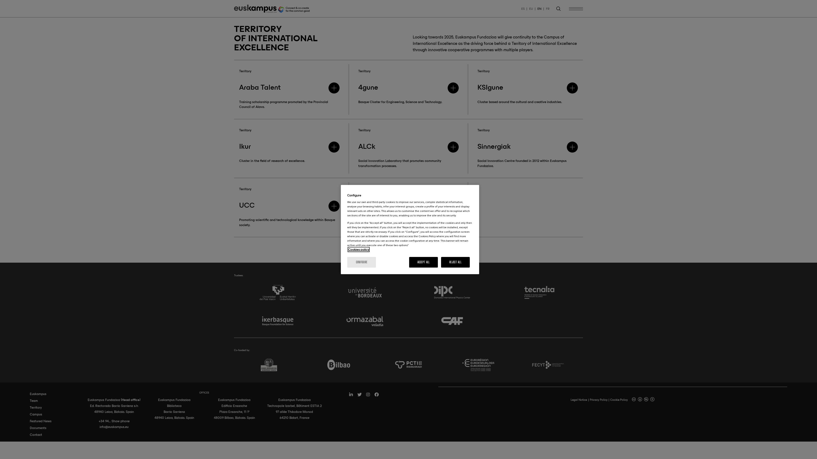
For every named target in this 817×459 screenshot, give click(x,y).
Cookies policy (358, 249)
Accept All (423, 262)
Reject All (455, 262)
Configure (361, 262)
